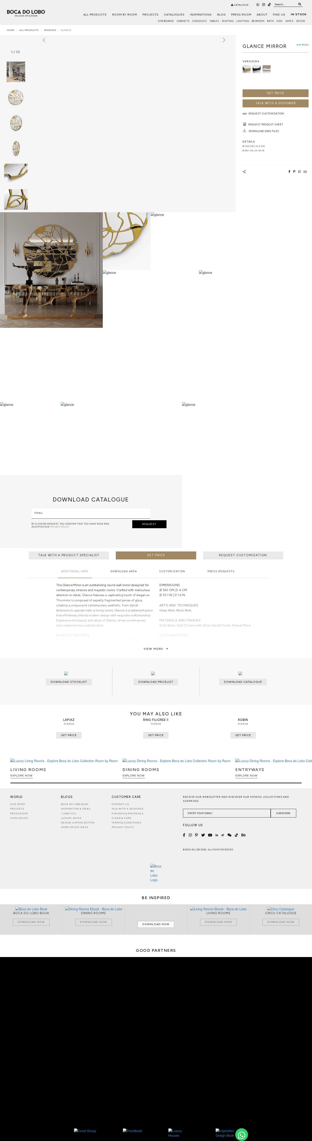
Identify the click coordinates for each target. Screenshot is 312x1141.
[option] (16, 97)
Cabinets (183, 21)
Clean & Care (122, 818)
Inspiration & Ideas (75, 808)
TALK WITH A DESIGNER (275, 103)
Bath (270, 21)
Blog (221, 14)
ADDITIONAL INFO (74, 571)
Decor (300, 21)
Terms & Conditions (126, 822)
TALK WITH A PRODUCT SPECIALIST (69, 555)
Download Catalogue (243, 681)
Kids (280, 21)
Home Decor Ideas (74, 827)
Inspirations (201, 14)
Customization (172, 571)
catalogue (241, 4)
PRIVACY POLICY (59, 526)
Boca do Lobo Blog (75, 804)
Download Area (124, 571)
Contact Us (120, 804)
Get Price (276, 93)
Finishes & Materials (127, 813)
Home (11, 30)
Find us (279, 14)
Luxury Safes (71, 818)
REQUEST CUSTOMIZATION (243, 555)
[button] (297, 773)
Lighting (242, 21)
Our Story (18, 804)
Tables (214, 21)
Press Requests (221, 571)
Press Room (241, 14)
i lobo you (68, 813)
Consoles (199, 21)
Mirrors (49, 30)
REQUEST (149, 524)
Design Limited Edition (78, 822)
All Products (95, 14)
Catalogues (174, 14)
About (262, 14)
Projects (151, 14)
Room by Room (124, 14)
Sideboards (166, 21)
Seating (228, 21)
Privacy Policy (123, 827)
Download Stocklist (69, 681)
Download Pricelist (155, 681)
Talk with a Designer (127, 808)
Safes (289, 21)
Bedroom (258, 21)
